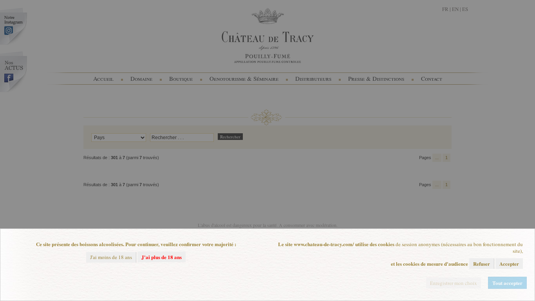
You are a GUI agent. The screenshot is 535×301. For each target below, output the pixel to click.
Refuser (481, 263)
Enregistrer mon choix (453, 282)
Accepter (509, 263)
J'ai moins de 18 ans (111, 257)
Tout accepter (507, 282)
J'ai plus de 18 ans (161, 257)
